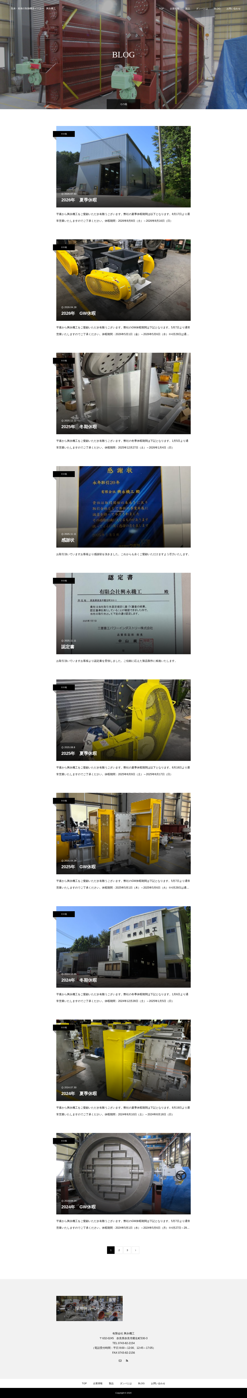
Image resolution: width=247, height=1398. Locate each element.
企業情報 (174, 8)
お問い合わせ (234, 8)
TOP (161, 8)
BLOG (217, 8)
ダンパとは (202, 8)
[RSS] (127, 1360)
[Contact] (120, 1360)
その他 (64, 134)
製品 (187, 8)
